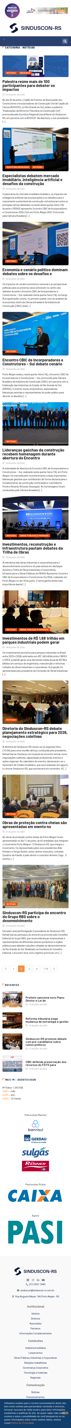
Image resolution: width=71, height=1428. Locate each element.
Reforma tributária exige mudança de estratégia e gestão (47, 1020)
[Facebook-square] (28, 1280)
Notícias (11, 73)
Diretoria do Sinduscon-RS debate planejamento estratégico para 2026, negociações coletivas (35, 732)
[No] (65, 1413)
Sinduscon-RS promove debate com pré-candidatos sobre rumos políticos (46, 1041)
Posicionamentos (35, 1397)
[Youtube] (43, 1280)
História (35, 1313)
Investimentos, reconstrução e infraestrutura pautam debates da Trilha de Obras (32, 548)
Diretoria (35, 1318)
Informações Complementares (35, 1333)
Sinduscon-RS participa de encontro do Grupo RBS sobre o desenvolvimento (34, 916)
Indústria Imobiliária (35, 1348)
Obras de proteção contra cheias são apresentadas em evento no (34, 824)
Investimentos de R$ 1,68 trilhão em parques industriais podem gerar (33, 640)
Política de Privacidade (22, 1423)
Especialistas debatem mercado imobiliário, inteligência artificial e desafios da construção (32, 179)
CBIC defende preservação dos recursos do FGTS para (46, 1063)
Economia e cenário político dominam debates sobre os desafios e (35, 271)
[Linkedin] (38, 1280)
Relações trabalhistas (35, 1363)
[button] (4, 39)
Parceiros (35, 1328)
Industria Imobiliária (18, 167)
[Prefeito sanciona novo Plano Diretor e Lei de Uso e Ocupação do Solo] (12, 999)
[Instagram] (33, 1280)
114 (46, 969)
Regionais (25, 73)
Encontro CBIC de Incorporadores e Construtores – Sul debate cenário (32, 361)
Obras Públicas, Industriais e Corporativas (35, 1358)
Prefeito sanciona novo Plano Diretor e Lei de (45, 999)
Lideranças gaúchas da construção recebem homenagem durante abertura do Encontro (33, 454)
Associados (36, 1323)
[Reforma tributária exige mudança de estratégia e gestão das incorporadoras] (12, 1020)
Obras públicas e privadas (34, 536)
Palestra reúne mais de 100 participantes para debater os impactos (28, 85)
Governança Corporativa (35, 1367)
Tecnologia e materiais (35, 1372)
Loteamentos (36, 1353)
